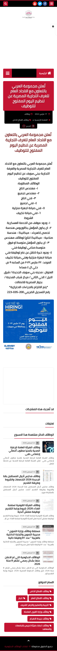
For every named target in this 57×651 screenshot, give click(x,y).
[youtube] (35, 3)
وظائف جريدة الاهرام (39, 619)
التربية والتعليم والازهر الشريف (34, 605)
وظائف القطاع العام (40, 598)
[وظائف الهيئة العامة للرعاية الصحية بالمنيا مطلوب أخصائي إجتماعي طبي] (48, 446)
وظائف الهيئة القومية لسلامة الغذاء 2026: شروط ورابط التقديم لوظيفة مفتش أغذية (22, 508)
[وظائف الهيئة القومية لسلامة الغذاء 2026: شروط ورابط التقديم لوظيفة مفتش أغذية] (48, 504)
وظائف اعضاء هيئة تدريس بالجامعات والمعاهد (33, 627)
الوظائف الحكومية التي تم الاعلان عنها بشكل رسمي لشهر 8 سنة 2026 (22, 560)
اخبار (20, 598)
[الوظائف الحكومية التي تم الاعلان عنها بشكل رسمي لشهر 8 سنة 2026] (48, 556)
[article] (28, 378)
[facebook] (45, 3)
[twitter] (40, 3)
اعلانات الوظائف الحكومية (16, 646)
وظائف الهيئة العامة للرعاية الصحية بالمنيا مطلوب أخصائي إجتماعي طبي (24, 450)
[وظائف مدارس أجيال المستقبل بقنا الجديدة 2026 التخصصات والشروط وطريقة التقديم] (48, 475)
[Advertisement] (28, 47)
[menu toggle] (51, 3)
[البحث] (5, 3)
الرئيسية (43, 73)
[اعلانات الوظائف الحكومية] (28, 14)
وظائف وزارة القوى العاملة (36, 612)
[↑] (28, 640)
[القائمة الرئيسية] (7, 73)
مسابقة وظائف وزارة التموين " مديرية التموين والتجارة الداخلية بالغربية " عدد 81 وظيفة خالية (23, 534)
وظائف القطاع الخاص (21, 120)
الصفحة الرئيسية (41, 120)
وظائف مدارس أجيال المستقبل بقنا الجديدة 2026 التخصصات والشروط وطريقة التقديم (21, 479)
